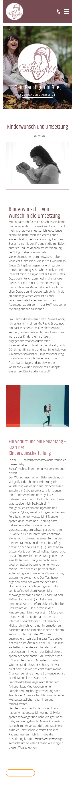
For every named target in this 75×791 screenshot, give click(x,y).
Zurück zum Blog (20, 772)
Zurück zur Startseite (37, 94)
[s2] (31, 599)
